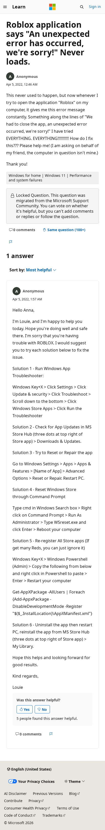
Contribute (13, 800)
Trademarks (52, 815)
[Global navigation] (5, 7)
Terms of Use (68, 808)
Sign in (95, 6)
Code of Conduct (18, 815)
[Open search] (82, 7)
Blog (73, 793)
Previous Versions (48, 793)
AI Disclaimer (15, 793)
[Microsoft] (52, 7)
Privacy (35, 800)
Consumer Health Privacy (25, 808)
